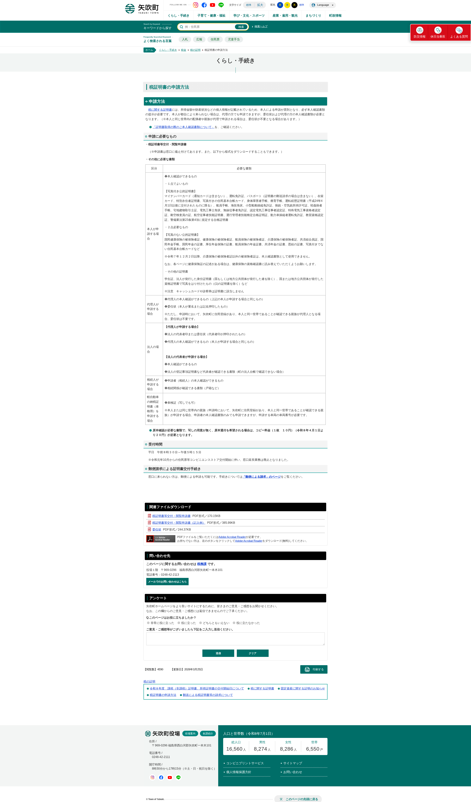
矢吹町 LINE (221, 5)
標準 (248, 4)
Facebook (161, 777)
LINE (178, 777)
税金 (183, 49)
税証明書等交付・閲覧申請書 (171, 515)
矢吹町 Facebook (204, 5)
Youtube (169, 777)
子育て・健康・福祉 (211, 15)
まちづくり (313, 15)
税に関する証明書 (160, 109)
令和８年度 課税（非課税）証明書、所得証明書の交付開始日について (197, 688)
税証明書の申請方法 (163, 694)
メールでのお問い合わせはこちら (167, 581)
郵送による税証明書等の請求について (208, 694)
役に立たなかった (248, 622)
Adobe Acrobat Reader (232, 537)
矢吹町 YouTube (212, 5)
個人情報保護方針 (238, 772)
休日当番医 (438, 36)
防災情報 (420, 36)
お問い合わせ (292, 772)
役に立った (188, 622)
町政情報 (335, 15)
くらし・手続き (179, 15)
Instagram (152, 777)
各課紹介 (208, 733)
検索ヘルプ (261, 26)
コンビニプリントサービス (245, 763)
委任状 (156, 529)
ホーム (149, 49)
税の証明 (195, 49)
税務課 (202, 564)
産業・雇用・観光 (285, 15)
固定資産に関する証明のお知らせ (303, 688)
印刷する (318, 669)
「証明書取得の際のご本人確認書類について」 (184, 127)
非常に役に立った (162, 622)
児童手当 (234, 39)
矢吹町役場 (162, 734)
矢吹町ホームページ (142, 9)
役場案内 (190, 733)
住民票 (215, 39)
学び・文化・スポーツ (249, 15)
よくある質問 (459, 36)
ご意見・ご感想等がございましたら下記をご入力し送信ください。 (190, 629)
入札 (185, 39)
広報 (199, 39)
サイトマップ (292, 763)
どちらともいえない (216, 622)
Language (323, 4)
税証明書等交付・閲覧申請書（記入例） (178, 522)
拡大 (260, 4)
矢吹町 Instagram (195, 5)
